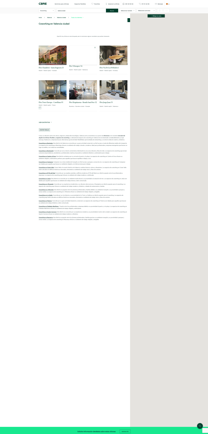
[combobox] (81, 11)
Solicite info (125, 431)
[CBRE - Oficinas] (43, 4)
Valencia (49, 17)
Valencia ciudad (61, 17)
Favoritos (97, 4)
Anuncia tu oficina (113, 4)
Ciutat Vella (44, 130)
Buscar (112, 11)
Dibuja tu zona (157, 16)
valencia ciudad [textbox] (61, 10)
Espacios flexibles (80, 4)
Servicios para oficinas (62, 4)
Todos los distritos (76, 17)
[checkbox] (152, 16)
